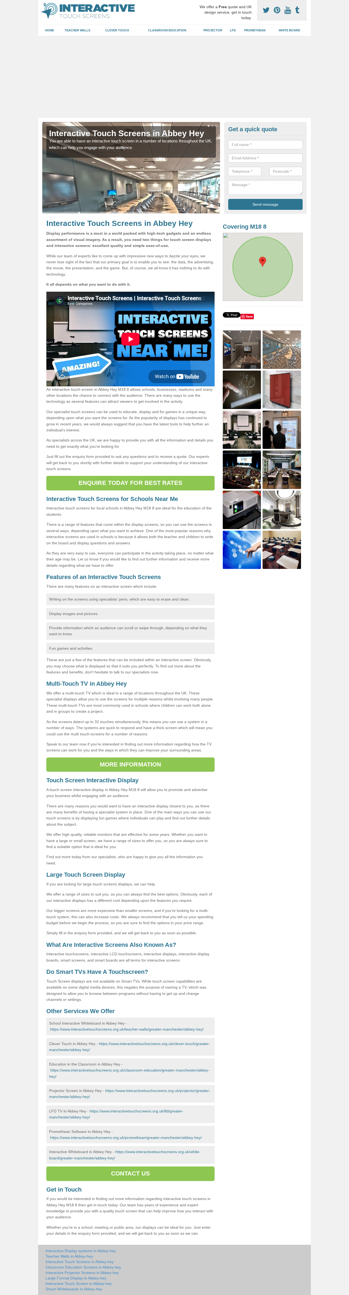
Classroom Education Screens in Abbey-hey (83, 1267)
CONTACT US (130, 1173)
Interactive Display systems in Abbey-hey (81, 1251)
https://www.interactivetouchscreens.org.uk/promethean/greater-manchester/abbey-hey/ (126, 1137)
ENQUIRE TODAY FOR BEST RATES (130, 482)
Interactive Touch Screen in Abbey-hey (79, 1283)
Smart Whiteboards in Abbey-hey (74, 1289)
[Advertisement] (174, 77)
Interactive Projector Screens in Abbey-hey (82, 1272)
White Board (289, 30)
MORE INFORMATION (130, 764)
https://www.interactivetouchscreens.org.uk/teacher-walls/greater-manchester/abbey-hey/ (127, 1029)
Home (49, 30)
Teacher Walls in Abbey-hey (69, 1256)
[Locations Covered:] (45, 5)
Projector (212, 30)
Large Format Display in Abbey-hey (76, 1278)
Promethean (255, 30)
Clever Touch (117, 30)
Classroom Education (167, 30)
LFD (233, 30)
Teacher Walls (77, 30)
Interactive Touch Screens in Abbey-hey (80, 1262)
